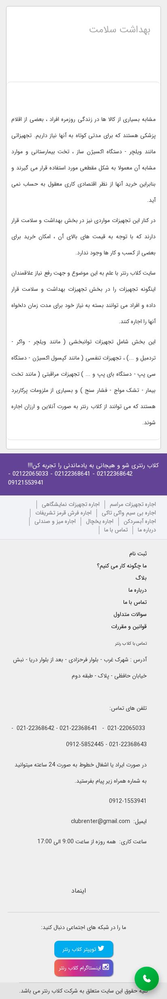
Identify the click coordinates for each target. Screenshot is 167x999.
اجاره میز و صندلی (55, 521)
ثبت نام (138, 553)
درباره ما (147, 530)
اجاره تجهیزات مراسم (133, 504)
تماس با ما (116, 530)
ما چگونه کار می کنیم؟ (122, 565)
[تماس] (147, 979)
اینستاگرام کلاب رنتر (81, 968)
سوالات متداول (130, 614)
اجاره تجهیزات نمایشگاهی (71, 504)
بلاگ (141, 578)
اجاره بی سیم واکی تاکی (129, 513)
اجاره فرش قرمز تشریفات (63, 513)
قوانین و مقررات (129, 626)
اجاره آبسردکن (140, 521)
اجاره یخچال (99, 521)
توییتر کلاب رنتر (80, 949)
